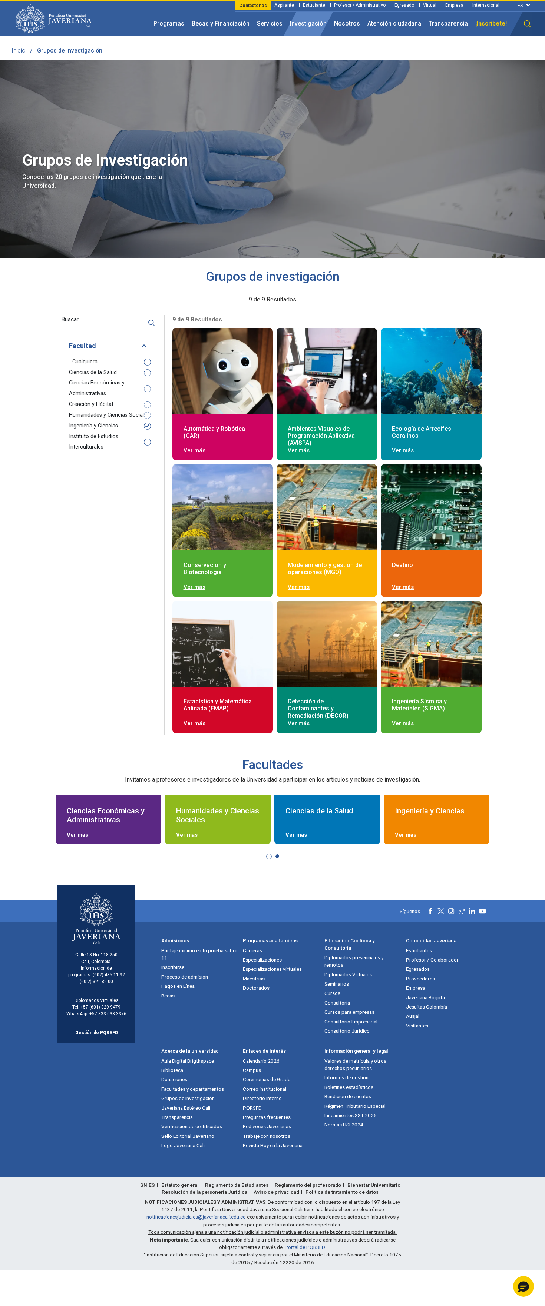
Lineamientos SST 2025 (350, 1115)
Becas (168, 996)
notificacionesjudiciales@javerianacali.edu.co (196, 1217)
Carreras (252, 950)
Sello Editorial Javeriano (187, 1136)
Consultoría (337, 1003)
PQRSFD (252, 1108)
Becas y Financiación (221, 23)
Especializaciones (262, 960)
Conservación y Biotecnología (205, 569)
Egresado (404, 5)
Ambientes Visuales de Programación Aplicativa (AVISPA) (321, 435)
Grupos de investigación (188, 1098)
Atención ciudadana (394, 23)
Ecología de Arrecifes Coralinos (421, 432)
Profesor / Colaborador (432, 960)
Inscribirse (172, 967)
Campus (252, 1070)
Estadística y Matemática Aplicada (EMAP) (218, 705)
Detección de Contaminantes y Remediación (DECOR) (318, 708)
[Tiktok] (461, 911)
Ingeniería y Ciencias (93, 426)
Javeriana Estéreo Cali (185, 1108)
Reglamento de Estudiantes (236, 1185)
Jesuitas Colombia (426, 1007)
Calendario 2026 (261, 1061)
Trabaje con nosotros (266, 1136)
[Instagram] (451, 911)
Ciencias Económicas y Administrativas (97, 388)
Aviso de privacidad (276, 1192)
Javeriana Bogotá (425, 997)
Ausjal (412, 1016)
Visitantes (417, 1026)
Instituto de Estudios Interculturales (93, 441)
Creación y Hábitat (91, 404)
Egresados (418, 969)
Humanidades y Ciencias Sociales (109, 415)
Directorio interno (262, 1098)
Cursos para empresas (349, 1012)
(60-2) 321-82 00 (96, 981)
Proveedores (420, 979)
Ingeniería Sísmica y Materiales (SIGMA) (419, 705)
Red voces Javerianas (267, 1126)
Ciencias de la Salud (93, 372)
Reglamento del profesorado (308, 1185)
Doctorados (256, 988)
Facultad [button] (82, 346)
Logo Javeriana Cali (183, 1145)
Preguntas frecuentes (267, 1117)
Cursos (332, 993)
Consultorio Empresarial (350, 1022)
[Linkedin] (472, 911)
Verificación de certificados (191, 1126)
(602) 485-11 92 (109, 974)
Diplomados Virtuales (348, 974)
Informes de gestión (346, 1077)
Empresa (454, 5)
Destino (402, 565)
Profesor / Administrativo (360, 5)
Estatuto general (180, 1185)
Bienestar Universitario (373, 1185)
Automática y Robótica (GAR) (214, 432)
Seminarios (336, 984)
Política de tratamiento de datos (342, 1192)
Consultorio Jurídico (347, 1031)
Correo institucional (264, 1089)
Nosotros (347, 23)
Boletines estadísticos (348, 1087)
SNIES (147, 1185)
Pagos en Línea (178, 986)
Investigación (308, 23)
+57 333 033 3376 (107, 1013)
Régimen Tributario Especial (355, 1106)
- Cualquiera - (85, 362)
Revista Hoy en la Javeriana (273, 1145)
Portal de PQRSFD (305, 1247)
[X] (440, 911)
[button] (527, 24)
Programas (168, 23)
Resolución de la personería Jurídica (204, 1192)
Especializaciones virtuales (272, 969)
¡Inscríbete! (491, 23)
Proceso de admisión (184, 977)
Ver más (194, 450)
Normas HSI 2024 (343, 1124)
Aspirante (284, 5)
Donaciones (174, 1079)
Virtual (429, 5)
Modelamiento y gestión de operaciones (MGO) (325, 569)
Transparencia (448, 23)
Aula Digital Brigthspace (187, 1061)
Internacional (485, 5)
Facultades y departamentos (192, 1089)
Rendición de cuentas (347, 1096)
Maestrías (254, 979)
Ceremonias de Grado (267, 1079)
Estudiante (314, 5)
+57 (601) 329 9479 (100, 1007)
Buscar (70, 319)
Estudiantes (419, 950)
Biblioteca (172, 1070)
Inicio (18, 50)
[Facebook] (430, 911)
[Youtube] (482, 911)
